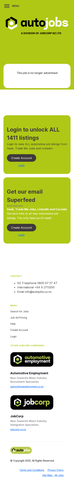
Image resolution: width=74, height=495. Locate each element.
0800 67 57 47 (47, 283)
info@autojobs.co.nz (38, 291)
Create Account (21, 158)
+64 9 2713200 (45, 287)
